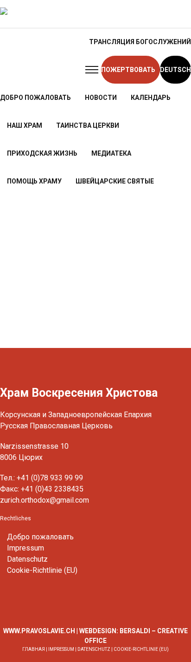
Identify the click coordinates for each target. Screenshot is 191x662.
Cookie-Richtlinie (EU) (42, 570)
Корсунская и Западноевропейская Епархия (76, 414)
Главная (33, 649)
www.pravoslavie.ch (39, 631)
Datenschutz (27, 559)
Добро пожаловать (40, 536)
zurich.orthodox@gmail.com (44, 500)
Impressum (25, 548)
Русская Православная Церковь (56, 425)
